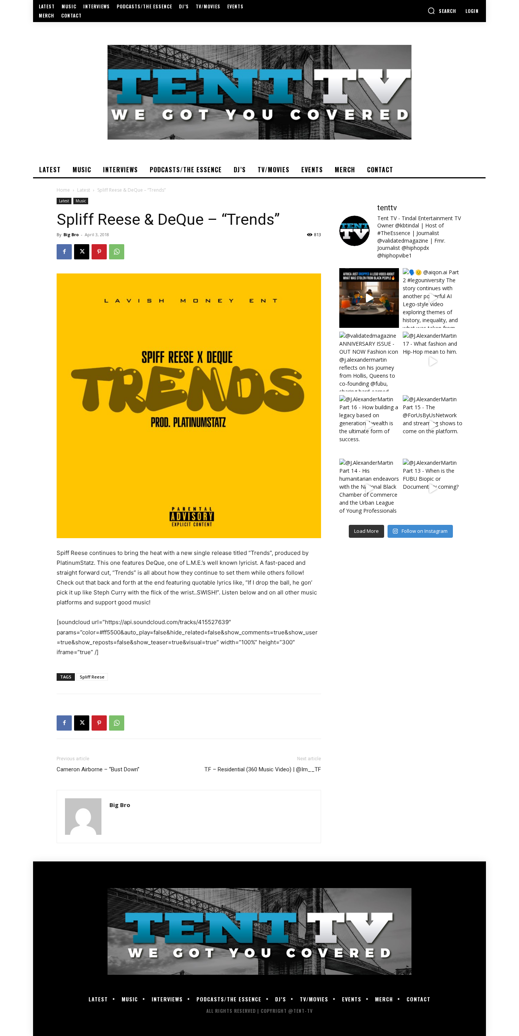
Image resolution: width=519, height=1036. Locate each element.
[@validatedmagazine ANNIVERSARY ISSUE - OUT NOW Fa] (369, 361)
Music (81, 200)
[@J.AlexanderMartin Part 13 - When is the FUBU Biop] (432, 488)
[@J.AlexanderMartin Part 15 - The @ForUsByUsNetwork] (432, 425)
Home (63, 190)
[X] (81, 251)
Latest (83, 190)
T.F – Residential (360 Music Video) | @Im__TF (262, 769)
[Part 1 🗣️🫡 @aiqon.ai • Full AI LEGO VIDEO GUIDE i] (369, 298)
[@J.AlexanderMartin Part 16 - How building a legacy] (369, 425)
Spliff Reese (92, 677)
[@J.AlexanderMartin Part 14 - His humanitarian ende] (369, 488)
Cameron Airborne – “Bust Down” (98, 769)
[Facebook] (64, 251)
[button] (441, 10)
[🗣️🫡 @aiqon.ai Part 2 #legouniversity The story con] (432, 298)
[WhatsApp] (116, 251)
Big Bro (71, 234)
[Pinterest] (99, 251)
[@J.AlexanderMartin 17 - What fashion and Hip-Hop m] (432, 361)
